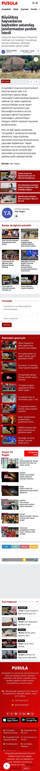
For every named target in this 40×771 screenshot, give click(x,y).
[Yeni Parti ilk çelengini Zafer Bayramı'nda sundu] (10, 234)
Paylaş (6, 81)
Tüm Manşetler (12, 744)
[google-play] (29, 720)
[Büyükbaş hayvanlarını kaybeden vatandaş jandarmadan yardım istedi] (20, 67)
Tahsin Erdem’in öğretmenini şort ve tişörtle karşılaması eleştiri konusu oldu (28, 612)
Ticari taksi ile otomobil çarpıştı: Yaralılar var (8, 288)
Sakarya (22, 629)
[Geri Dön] (6, 766)
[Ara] (33, 3)
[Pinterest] (16, 713)
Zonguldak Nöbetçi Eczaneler (10, 731)
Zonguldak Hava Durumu (29, 731)
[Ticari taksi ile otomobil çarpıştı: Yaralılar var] (10, 280)
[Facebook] (8, 713)
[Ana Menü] (37, 3)
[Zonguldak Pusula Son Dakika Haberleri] (9, 3)
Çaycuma (24, 9)
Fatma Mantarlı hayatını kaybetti (27, 287)
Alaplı (15, 9)
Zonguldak (6, 9)
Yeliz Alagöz (19, 211)
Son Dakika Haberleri (26, 745)
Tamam (26, 768)
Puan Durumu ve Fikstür (29, 738)
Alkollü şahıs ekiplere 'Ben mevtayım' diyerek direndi (26, 634)
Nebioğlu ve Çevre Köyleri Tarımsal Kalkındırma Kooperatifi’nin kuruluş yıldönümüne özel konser (29, 266)
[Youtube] (28, 713)
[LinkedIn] (24, 713)
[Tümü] (37, 602)
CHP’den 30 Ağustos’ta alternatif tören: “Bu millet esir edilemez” (27, 656)
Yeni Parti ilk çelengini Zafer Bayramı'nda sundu (10, 242)
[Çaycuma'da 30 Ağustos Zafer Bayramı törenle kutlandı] (10, 255)
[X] (12, 713)
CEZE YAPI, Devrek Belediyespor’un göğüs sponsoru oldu (28, 645)
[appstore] (10, 720)
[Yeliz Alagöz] (7, 213)
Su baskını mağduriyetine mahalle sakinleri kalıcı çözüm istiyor (28, 243)
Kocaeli (21, 618)
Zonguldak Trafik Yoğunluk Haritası (11, 738)
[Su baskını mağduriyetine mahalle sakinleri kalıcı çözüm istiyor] (29, 234)
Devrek (34, 9)
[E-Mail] (16, 216)
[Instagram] (20, 713)
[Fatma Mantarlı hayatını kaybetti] (29, 280)
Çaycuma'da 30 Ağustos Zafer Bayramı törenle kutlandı (8, 264)
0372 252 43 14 (21, 701)
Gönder (6, 325)
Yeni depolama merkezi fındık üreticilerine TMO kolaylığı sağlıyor (27, 623)
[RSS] (32, 713)
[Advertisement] (20, 580)
